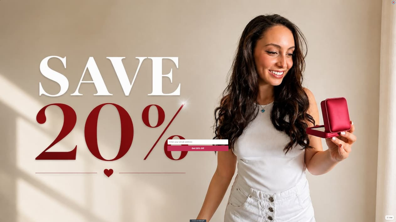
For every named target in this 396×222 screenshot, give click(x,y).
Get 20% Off (198, 148)
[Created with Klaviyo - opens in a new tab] (198, 221)
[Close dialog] (393, 2)
